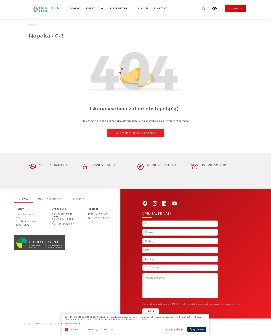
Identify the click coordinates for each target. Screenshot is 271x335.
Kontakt (160, 8)
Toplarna (77, 199)
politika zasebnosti (214, 304)
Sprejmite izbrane (174, 329)
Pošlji (150, 311)
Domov (75, 8)
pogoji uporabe (233, 304)
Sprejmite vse (197, 329)
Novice (143, 8)
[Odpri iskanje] (203, 8)
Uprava (23, 199)
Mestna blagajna (49, 199)
